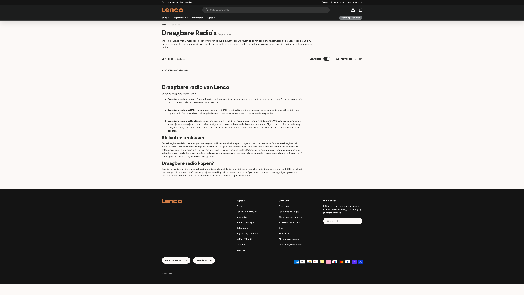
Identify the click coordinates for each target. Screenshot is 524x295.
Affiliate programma (289, 239)
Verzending (242, 217)
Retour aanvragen (245, 222)
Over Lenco (338, 2)
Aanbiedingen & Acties (290, 244)
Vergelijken (315, 58)
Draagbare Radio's (176, 24)
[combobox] (266, 10)
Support (326, 2)
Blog (281, 228)
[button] (361, 10)
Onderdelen (197, 17)
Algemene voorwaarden (290, 217)
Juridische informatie (289, 222)
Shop (164, 17)
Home (164, 24)
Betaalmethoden (245, 239)
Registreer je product (247, 233)
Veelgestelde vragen (247, 211)
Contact (241, 249)
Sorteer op (167, 58)
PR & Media (284, 233)
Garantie (241, 244)
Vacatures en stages (289, 211)
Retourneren (243, 228)
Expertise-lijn (181, 17)
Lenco (170, 274)
